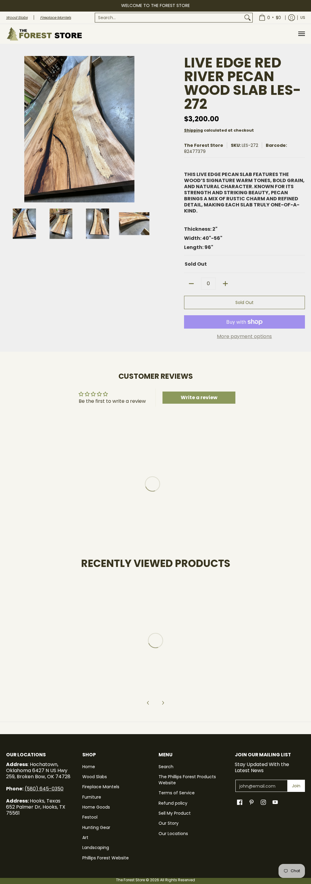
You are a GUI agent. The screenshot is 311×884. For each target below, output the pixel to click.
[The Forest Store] (44, 34)
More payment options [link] (244, 336)
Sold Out (244, 302)
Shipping (193, 130)
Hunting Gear (96, 827)
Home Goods (96, 807)
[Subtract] (191, 284)
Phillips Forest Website (105, 858)
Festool (89, 817)
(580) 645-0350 (44, 788)
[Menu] (301, 34)
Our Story (169, 823)
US (302, 17)
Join (296, 786)
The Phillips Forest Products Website (187, 780)
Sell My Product (175, 813)
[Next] (148, 129)
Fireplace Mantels (100, 787)
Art (85, 837)
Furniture (91, 797)
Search (166, 767)
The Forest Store (203, 145)
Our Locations (173, 833)
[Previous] (10, 129)
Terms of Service (177, 793)
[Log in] (291, 18)
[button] (239, 802)
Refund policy (173, 803)
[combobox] (169, 17)
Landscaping (95, 847)
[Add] (225, 284)
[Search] (247, 17)
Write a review (199, 397)
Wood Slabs (94, 777)
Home (88, 767)
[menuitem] (174, 18)
